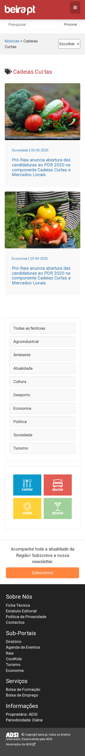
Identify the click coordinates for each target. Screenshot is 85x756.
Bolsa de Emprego (22, 695)
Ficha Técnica (18, 605)
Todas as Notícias (29, 328)
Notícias (12, 41)
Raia (9, 653)
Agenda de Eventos (23, 647)
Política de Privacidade (26, 616)
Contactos (15, 622)
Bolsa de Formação (23, 689)
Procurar (70, 24)
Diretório (13, 641)
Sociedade (22, 435)
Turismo (20, 448)
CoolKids (14, 658)
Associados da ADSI (19, 744)
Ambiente (21, 354)
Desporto (21, 394)
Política (20, 421)
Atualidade (23, 368)
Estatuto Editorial (21, 611)
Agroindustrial (26, 341)
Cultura (19, 381)
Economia (22, 408)
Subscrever (42, 572)
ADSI (49, 739)
